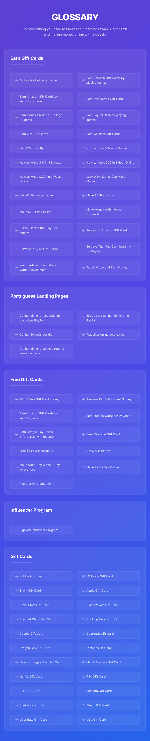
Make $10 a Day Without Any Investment (40, 467)
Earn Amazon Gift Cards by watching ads (39, 415)
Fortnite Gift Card (98, 648)
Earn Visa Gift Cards (34, 134)
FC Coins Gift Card (99, 576)
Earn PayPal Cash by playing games (106, 117)
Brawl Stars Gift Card (34, 605)
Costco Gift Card (32, 633)
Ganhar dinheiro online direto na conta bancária (42, 351)
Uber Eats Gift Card (33, 719)
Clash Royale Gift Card (102, 605)
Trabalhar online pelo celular (105, 334)
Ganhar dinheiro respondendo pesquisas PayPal (40, 318)
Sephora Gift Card (99, 691)
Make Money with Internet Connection (104, 212)
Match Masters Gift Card (103, 662)
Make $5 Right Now (100, 195)
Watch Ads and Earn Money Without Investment (39, 267)
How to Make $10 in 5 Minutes (41, 162)
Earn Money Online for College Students (41, 117)
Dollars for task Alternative (38, 80)
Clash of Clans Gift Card (37, 619)
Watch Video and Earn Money (106, 267)
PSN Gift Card (29, 691)
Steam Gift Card (97, 705)
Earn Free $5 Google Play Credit (108, 416)
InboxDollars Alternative (36, 195)
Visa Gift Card (96, 719)
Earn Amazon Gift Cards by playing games (105, 80)
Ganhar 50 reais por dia (36, 334)
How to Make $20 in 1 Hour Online (110, 162)
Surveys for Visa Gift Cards (39, 249)
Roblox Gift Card (31, 576)
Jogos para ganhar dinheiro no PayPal (107, 318)
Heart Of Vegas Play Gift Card (41, 662)
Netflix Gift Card (31, 676)
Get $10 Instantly (98, 451)
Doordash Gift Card (100, 633)
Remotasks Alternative (35, 483)
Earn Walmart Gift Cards (103, 134)
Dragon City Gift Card (35, 648)
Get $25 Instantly (32, 148)
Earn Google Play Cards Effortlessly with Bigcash (37, 434)
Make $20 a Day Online (102, 467)
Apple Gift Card (97, 590)
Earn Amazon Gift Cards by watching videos (39, 99)
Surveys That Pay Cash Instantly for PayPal (108, 249)
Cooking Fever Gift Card (103, 619)
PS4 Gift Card (96, 676)
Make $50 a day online (35, 212)
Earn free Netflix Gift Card (104, 99)
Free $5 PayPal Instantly (36, 451)
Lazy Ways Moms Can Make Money (105, 179)
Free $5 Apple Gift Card (103, 434)
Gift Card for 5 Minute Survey (107, 148)
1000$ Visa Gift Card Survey (39, 399)
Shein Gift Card (30, 590)
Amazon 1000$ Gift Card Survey (109, 399)
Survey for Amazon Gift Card (106, 230)
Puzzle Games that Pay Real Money (39, 230)
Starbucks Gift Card (33, 705)
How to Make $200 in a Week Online (40, 179)
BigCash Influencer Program (39, 530)
